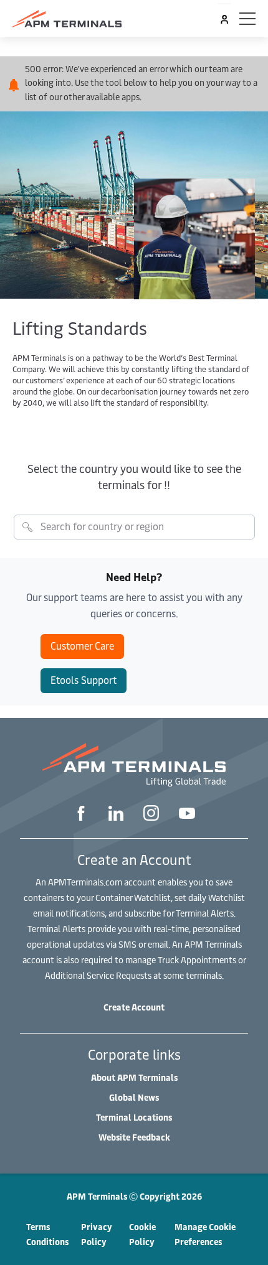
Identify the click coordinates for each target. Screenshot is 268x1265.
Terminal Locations (134, 1117)
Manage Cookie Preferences (205, 1234)
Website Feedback (134, 1137)
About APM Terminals (134, 1077)
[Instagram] (151, 814)
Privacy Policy (96, 1234)
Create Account (134, 1007)
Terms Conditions (47, 1234)
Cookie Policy (142, 1234)
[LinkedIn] (115, 815)
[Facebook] (81, 815)
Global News (134, 1097)
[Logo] (67, 18)
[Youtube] (187, 814)
